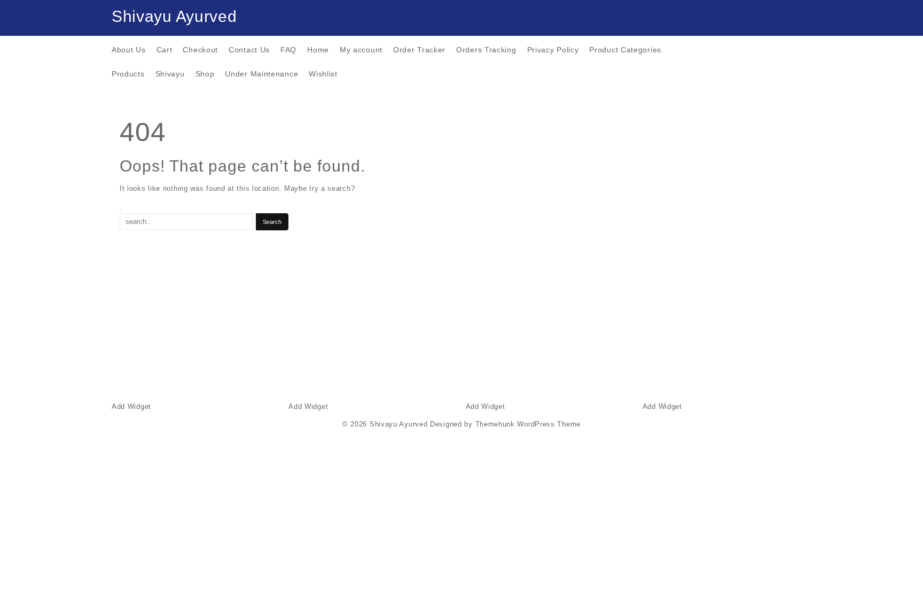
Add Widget (131, 406)
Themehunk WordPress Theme (528, 424)
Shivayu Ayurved (174, 16)
